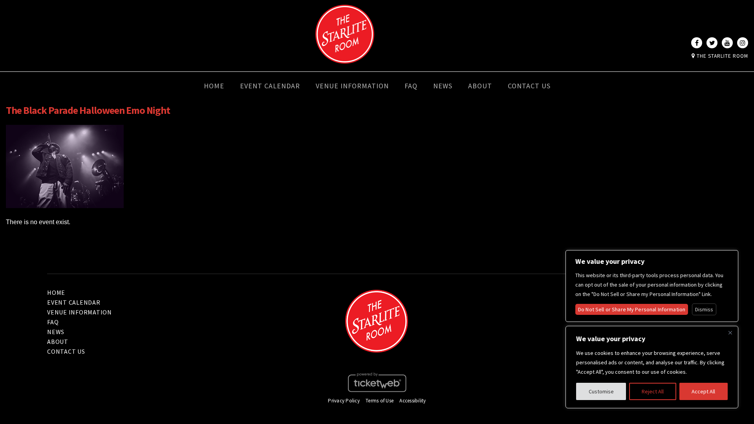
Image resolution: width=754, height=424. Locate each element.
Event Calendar (270, 85)
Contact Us (529, 85)
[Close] (730, 332)
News (442, 85)
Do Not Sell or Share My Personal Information (631, 309)
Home (214, 85)
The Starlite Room (721, 56)
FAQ (410, 85)
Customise (601, 391)
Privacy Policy (344, 400)
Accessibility (412, 400)
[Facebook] (696, 42)
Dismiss (704, 309)
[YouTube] (727, 42)
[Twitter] (711, 42)
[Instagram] (742, 42)
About (480, 85)
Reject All (653, 391)
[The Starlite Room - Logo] (344, 58)
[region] (652, 367)
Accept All (703, 391)
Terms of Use (379, 400)
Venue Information (352, 85)
